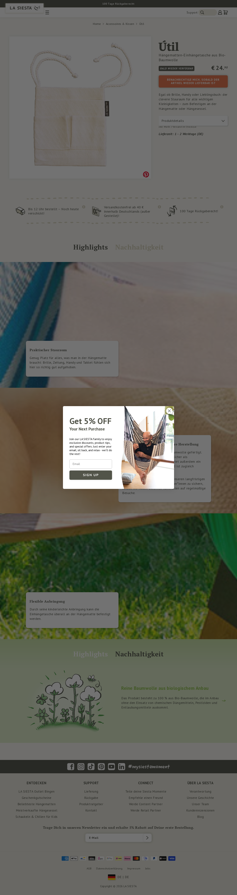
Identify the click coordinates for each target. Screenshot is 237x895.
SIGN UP (91, 475)
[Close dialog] (169, 411)
